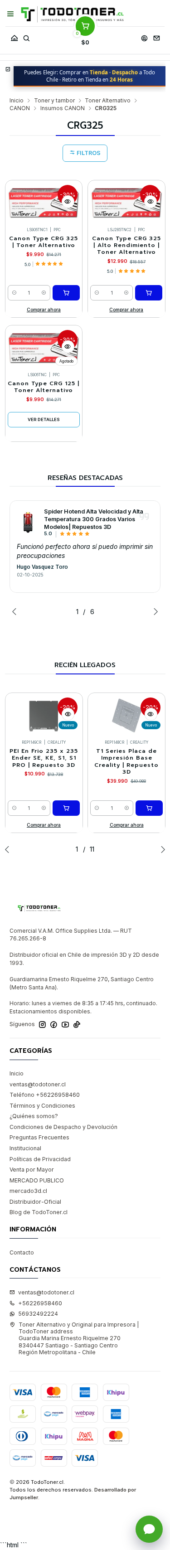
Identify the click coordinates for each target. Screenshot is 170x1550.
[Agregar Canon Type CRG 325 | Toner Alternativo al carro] (66, 292)
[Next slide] (153, 611)
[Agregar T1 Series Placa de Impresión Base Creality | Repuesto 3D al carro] (149, 808)
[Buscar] (26, 36)
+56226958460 (40, 1303)
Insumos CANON (62, 108)
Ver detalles (44, 419)
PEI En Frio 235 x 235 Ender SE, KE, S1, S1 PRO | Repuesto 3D (44, 758)
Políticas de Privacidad (40, 1159)
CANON (20, 108)
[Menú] (10, 14)
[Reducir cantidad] (14, 293)
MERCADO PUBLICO (37, 1180)
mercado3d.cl (28, 1190)
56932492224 (38, 1313)
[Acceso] (144, 36)
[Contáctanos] (156, 36)
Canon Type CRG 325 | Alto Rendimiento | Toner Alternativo (126, 246)
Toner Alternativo (108, 100)
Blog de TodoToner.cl (39, 1212)
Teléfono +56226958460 (45, 1094)
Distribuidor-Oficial (35, 1201)
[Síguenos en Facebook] (54, 1025)
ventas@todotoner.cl (38, 1084)
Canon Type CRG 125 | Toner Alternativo (43, 387)
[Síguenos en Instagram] (42, 1025)
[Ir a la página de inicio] (72, 14)
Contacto (22, 1252)
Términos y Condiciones (42, 1105)
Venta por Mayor (32, 1169)
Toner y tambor (54, 100)
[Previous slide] (16, 611)
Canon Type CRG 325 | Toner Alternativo (43, 242)
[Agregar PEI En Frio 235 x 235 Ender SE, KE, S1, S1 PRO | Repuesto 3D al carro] (66, 808)
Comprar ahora (44, 309)
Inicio (17, 100)
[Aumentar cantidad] (44, 293)
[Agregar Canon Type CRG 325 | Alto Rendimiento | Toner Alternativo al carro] (148, 292)
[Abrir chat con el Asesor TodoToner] (149, 1529)
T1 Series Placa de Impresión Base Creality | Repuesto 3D (126, 761)
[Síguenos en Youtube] (65, 1025)
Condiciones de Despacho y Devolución (63, 1127)
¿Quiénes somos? (34, 1116)
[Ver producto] (28, 522)
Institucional (25, 1148)
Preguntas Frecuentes (39, 1137)
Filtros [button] (88, 153)
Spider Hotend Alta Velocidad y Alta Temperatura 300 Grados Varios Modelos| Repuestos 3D (93, 519)
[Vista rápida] (68, 201)
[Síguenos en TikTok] (77, 1025)
